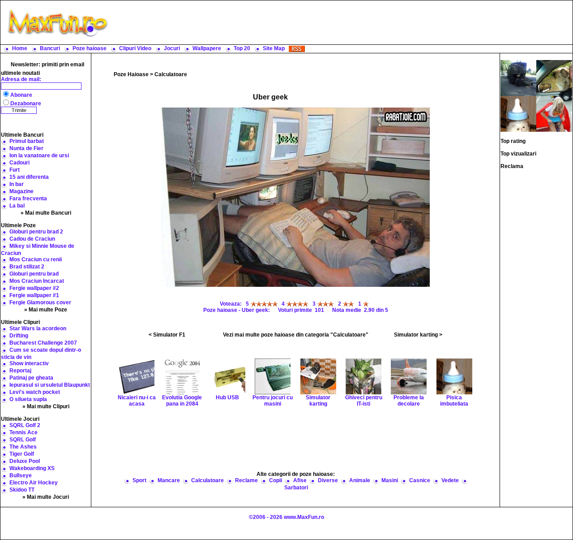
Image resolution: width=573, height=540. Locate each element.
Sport (139, 480)
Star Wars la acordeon (37, 328)
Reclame (246, 480)
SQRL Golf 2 (24, 425)
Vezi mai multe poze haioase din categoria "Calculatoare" (295, 335)
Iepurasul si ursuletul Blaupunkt (49, 385)
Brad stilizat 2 (26, 267)
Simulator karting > (418, 335)
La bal (17, 206)
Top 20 (242, 48)
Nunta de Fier (26, 148)
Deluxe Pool (24, 461)
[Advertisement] (342, 22)
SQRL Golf (22, 439)
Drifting (18, 336)
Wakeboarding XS (32, 468)
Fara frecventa (28, 198)
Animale (359, 480)
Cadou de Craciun (32, 239)
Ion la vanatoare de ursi (39, 155)
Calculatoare (170, 74)
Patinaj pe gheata (31, 378)
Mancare (169, 480)
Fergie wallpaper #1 (34, 295)
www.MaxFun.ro (304, 517)
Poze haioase (90, 48)
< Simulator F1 (167, 335)
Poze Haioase (131, 74)
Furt (14, 170)
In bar (16, 184)
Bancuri (50, 48)
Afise (300, 480)
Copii (275, 480)
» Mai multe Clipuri (45, 406)
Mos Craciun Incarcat (36, 281)
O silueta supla (28, 399)
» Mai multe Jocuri (45, 497)
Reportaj (20, 370)
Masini (389, 480)
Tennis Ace (23, 432)
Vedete (450, 480)
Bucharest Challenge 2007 (43, 343)
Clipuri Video (135, 48)
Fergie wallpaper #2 (34, 288)
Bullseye (20, 475)
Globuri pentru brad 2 (36, 232)
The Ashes (23, 447)
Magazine (21, 191)
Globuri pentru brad (34, 274)
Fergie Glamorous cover (40, 302)
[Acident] (518, 77)
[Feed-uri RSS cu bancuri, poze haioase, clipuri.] (297, 48)
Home (19, 48)
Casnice (419, 480)
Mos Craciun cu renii (35, 259)
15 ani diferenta (29, 177)
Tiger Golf (21, 454)
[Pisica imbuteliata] (518, 113)
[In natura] (554, 77)
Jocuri (172, 48)
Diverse (328, 480)
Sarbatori (296, 487)
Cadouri (19, 163)
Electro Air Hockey (33, 483)
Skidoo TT (21, 490)
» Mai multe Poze (45, 310)
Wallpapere (206, 48)
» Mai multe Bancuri (46, 213)
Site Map (274, 48)
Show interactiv (29, 363)
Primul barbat (26, 141)
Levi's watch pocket (34, 392)
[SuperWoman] (554, 113)
